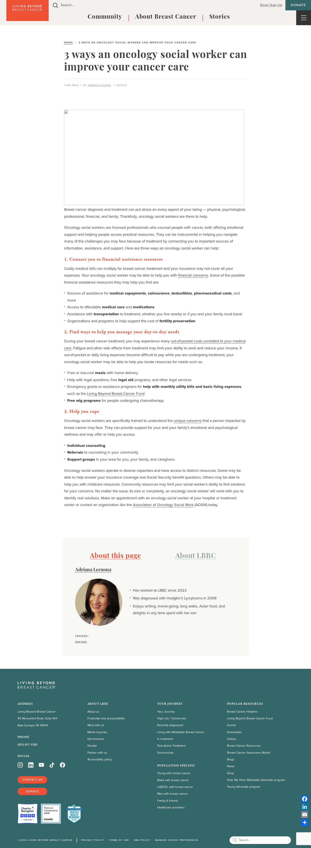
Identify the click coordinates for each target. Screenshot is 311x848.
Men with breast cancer (172, 794)
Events (231, 725)
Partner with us (97, 752)
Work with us (95, 725)
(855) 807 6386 (27, 744)
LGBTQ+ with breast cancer (175, 787)
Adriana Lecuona (99, 85)
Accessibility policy (99, 759)
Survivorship (165, 752)
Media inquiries (97, 732)
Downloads (234, 732)
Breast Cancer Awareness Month (248, 752)
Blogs (230, 759)
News (68, 42)
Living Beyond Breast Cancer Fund (250, 718)
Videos (231, 739)
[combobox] (151, 5)
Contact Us (32, 780)
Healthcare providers (171, 807)
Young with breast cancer (173, 773)
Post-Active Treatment (171, 745)
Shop (230, 773)
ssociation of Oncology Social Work (163, 505)
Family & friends (167, 800)
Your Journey (166, 711)
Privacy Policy (92, 840)
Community (105, 17)
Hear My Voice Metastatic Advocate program (256, 780)
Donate (298, 5)
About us (93, 711)
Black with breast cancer (173, 780)
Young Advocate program (243, 787)
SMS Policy (142, 840)
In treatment (165, 739)
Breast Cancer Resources (244, 745)
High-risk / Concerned (171, 718)
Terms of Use (119, 840)
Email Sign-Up (271, 5)
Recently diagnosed (170, 725)
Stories (219, 17)
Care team (81, 642)
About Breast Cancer (165, 17)
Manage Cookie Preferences (176, 840)
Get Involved (95, 739)
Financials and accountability (106, 718)
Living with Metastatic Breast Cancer (180, 732)
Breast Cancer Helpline (242, 711)
